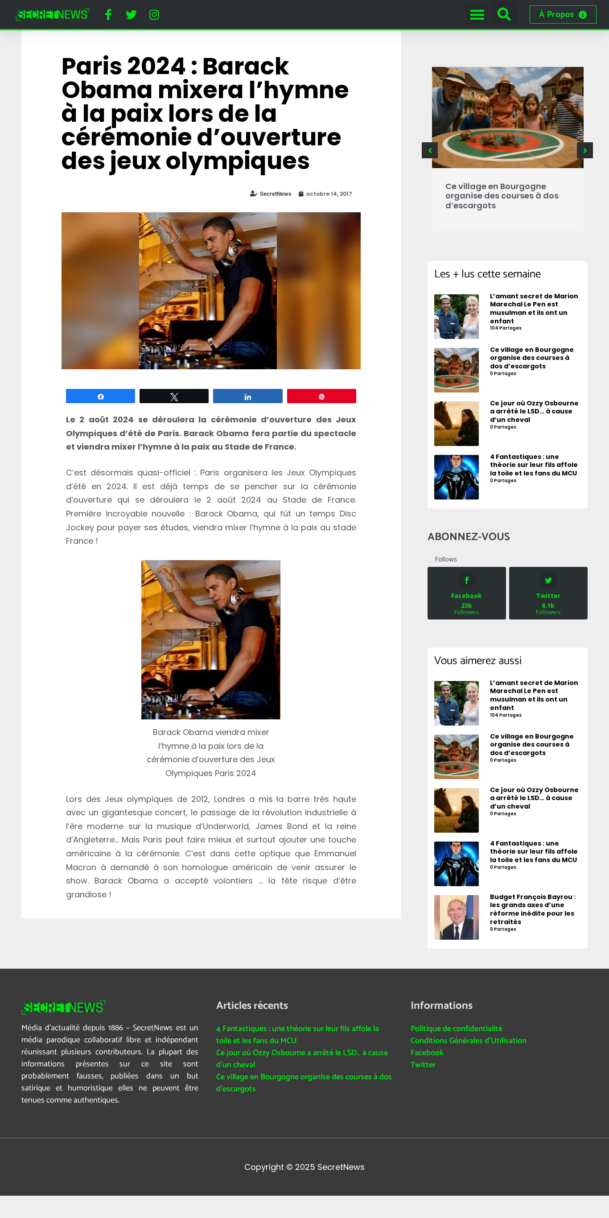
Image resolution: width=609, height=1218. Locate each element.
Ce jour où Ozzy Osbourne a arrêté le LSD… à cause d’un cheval (302, 1059)
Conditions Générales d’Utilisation (469, 1041)
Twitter (423, 1065)
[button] (477, 14)
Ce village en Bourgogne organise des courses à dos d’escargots (502, 196)
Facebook (427, 1053)
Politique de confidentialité (456, 1029)
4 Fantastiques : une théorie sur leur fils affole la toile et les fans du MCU (297, 1035)
